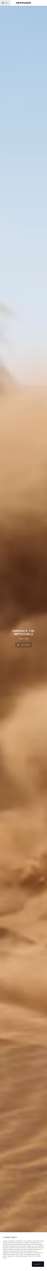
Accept (38, 1264)
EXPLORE (25, 645)
